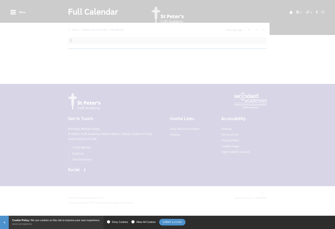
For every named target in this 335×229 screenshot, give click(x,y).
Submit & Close (172, 222)
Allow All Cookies (146, 221)
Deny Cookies (120, 221)
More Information (22, 224)
